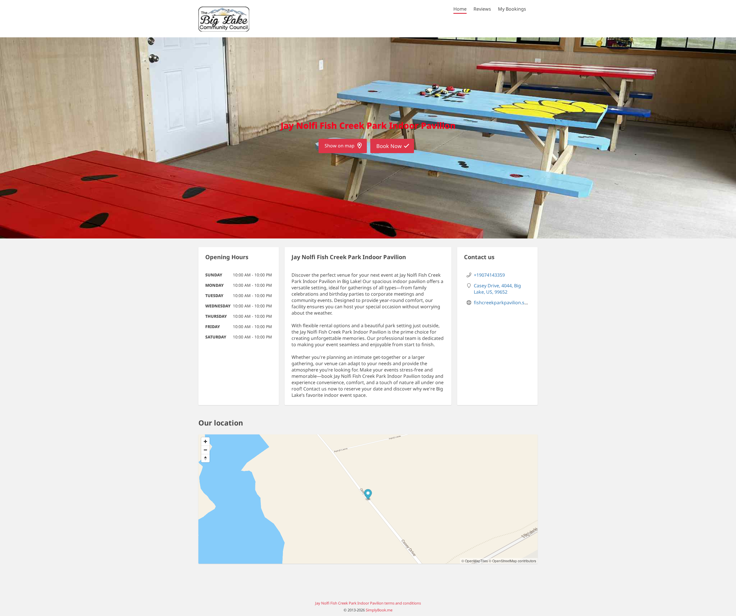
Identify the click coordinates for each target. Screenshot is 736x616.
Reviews (482, 9)
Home (460, 9)
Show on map (339, 146)
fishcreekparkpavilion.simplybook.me (514, 302)
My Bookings (512, 9)
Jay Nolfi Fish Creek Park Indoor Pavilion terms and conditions (368, 603)
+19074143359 (489, 275)
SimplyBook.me (379, 610)
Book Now (389, 146)
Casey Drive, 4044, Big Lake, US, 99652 (497, 288)
